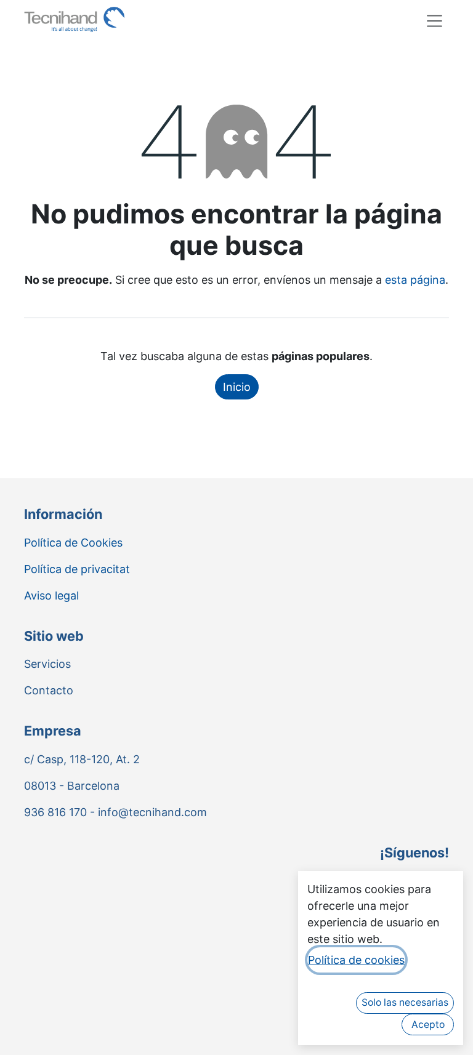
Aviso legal (51, 595)
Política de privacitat (77, 569)
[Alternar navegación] (435, 20)
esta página (415, 279)
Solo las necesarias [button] (405, 1002)
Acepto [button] (428, 1024)
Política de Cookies (73, 542)
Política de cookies (356, 959)
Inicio (237, 386)
